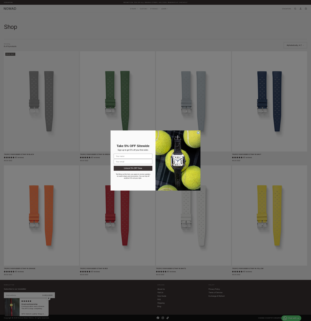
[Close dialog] (198, 132)
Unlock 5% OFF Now (133, 168)
